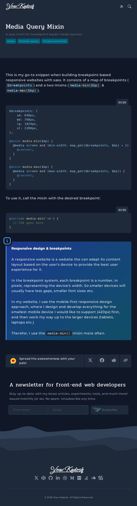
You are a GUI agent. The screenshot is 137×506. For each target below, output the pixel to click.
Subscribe (109, 410)
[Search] (129, 6)
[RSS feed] (121, 6)
